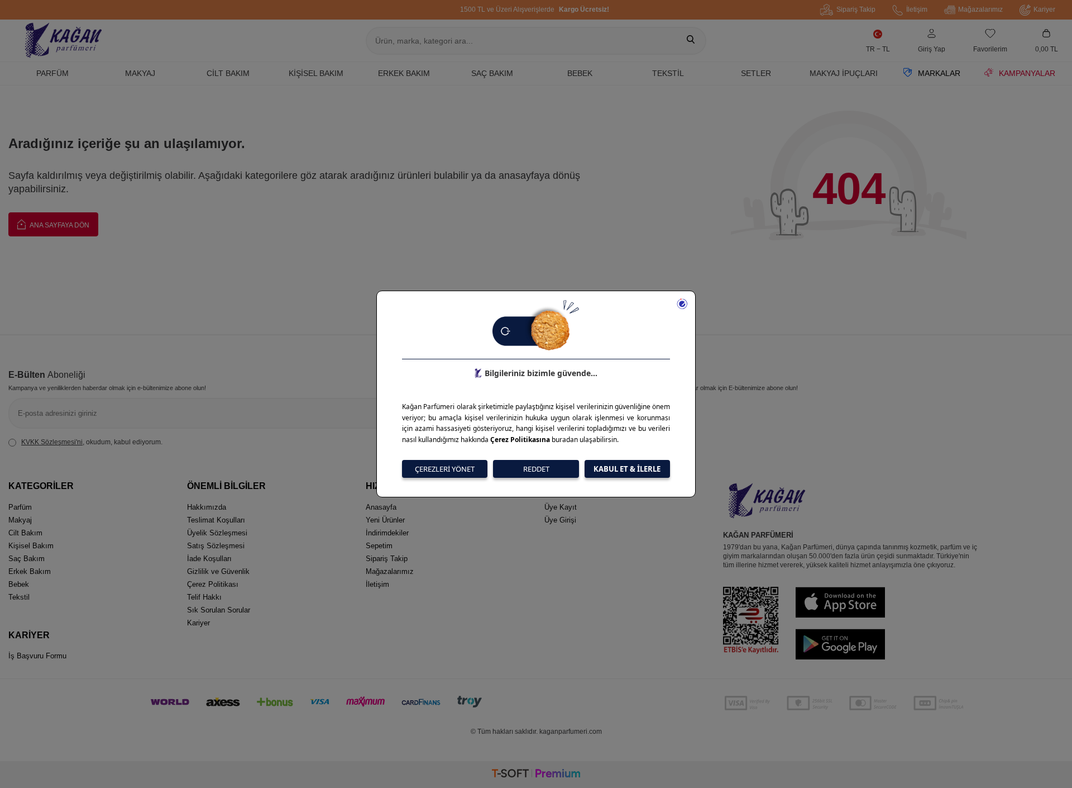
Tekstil (668, 73)
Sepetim (379, 546)
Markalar (939, 73)
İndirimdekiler (387, 533)
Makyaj (140, 73)
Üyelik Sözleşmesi (217, 533)
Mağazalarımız (980, 9)
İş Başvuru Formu (37, 656)
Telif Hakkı (204, 597)
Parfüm (52, 73)
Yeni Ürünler (385, 520)
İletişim (916, 9)
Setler (756, 73)
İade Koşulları (209, 558)
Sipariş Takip (855, 9)
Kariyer (1044, 9)
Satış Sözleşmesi (216, 546)
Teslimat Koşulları (216, 520)
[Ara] (690, 40)
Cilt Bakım (228, 73)
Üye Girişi (560, 520)
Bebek (579, 73)
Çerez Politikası (212, 584)
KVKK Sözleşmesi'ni (52, 442)
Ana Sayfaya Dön (58, 225)
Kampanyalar (1027, 73)
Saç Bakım (492, 73)
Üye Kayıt (560, 507)
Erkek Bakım (404, 73)
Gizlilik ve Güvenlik (218, 571)
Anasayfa (381, 507)
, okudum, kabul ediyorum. (91, 442)
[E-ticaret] (536, 775)
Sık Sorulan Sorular (218, 610)
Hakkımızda (206, 507)
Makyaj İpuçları (844, 73)
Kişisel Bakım (316, 73)
